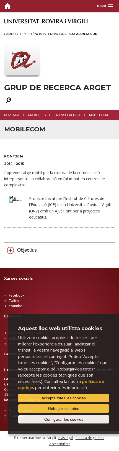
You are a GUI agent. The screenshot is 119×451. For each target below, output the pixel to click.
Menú (101, 6)
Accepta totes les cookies (64, 398)
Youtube (15, 306)
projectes (37, 115)
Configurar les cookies (63, 419)
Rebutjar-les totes (63, 408)
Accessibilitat (59, 444)
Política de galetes (90, 437)
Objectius (27, 250)
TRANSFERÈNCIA (67, 115)
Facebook (16, 295)
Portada (11, 115)
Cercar (7, 100)
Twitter (14, 300)
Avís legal (65, 437)
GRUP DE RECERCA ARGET (57, 87)
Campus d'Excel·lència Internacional (50, 34)
